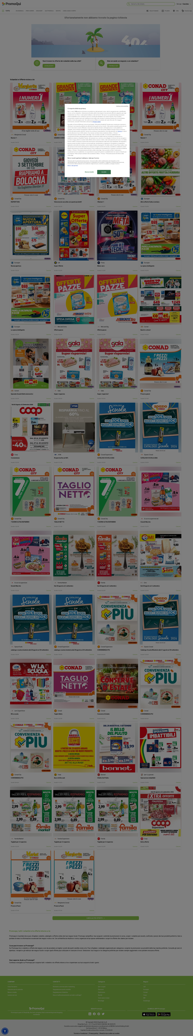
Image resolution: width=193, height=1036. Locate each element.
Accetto (104, 172)
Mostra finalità (89, 172)
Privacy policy (97, 121)
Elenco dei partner (73, 165)
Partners (120, 131)
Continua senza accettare (122, 106)
